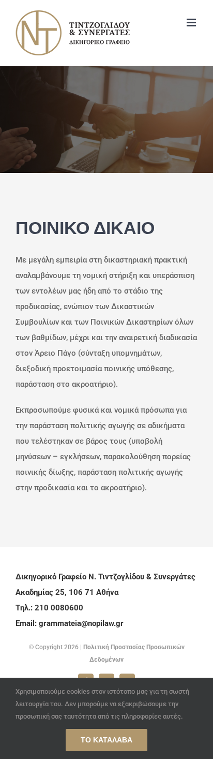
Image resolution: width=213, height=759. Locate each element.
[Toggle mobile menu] (192, 22)
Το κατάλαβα (106, 740)
